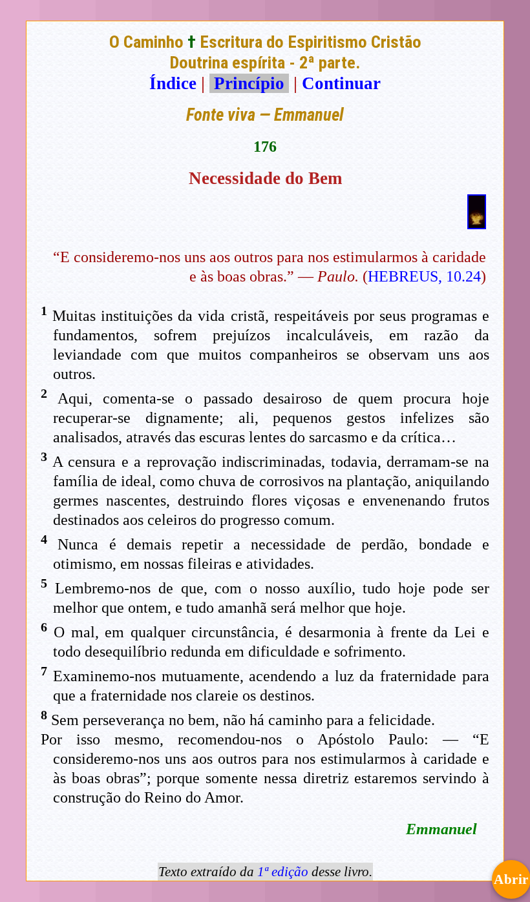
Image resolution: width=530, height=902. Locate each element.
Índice (172, 83)
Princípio (249, 83)
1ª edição (282, 871)
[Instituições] (476, 223)
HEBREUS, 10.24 (424, 276)
